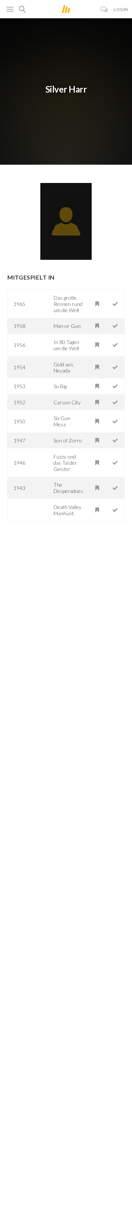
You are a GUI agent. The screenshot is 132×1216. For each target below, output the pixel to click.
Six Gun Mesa (62, 421)
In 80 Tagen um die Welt (67, 345)
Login (121, 9)
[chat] (104, 9)
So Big (60, 386)
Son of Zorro (68, 440)
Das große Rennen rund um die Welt (68, 304)
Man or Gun (67, 326)
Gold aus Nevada (63, 367)
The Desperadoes (68, 488)
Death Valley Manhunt (67, 510)
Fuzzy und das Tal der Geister (65, 462)
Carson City (67, 402)
